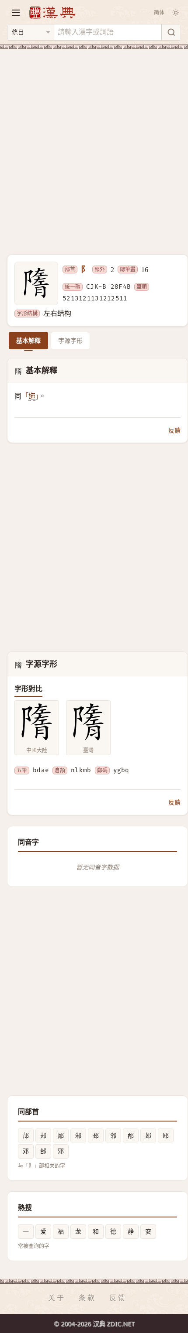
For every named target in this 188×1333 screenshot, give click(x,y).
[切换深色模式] (176, 12)
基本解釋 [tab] (28, 340)
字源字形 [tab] (70, 340)
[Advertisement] (94, 146)
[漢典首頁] (52, 12)
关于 (57, 1297)
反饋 (174, 430)
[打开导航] (15, 12)
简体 (159, 12)
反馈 (118, 1297)
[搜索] (171, 32)
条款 (87, 1297)
